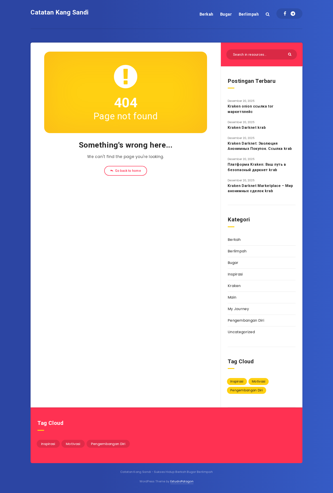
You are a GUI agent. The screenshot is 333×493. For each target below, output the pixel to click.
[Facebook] (285, 14)
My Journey (238, 308)
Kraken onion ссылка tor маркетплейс (251, 109)
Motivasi (258, 381)
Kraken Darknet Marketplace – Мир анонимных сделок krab (260, 188)
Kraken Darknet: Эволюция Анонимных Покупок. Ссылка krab (260, 146)
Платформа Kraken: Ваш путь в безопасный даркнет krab (257, 167)
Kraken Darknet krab (247, 127)
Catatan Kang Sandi (60, 12)
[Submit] (290, 54)
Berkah (206, 14)
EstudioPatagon (181, 481)
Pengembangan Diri (246, 320)
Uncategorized (241, 332)
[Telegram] (293, 14)
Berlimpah (249, 14)
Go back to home (127, 170)
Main (232, 297)
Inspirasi (235, 274)
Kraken (234, 285)
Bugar (226, 14)
